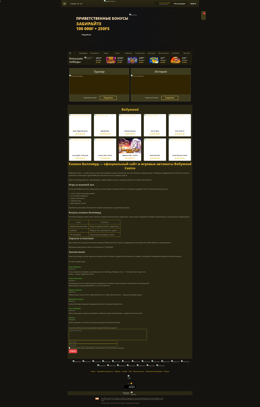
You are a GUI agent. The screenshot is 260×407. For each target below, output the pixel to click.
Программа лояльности (105, 371)
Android (132, 387)
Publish (73, 351)
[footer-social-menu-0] (131, 383)
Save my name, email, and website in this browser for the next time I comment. (97, 348)
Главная (73, 4)
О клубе (124, 371)
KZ (81, 4)
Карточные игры (138, 371)
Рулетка (166, 371)
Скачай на (132, 386)
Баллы (93, 371)
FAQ (130, 371)
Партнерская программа (154, 371)
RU (78, 4)
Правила (117, 371)
